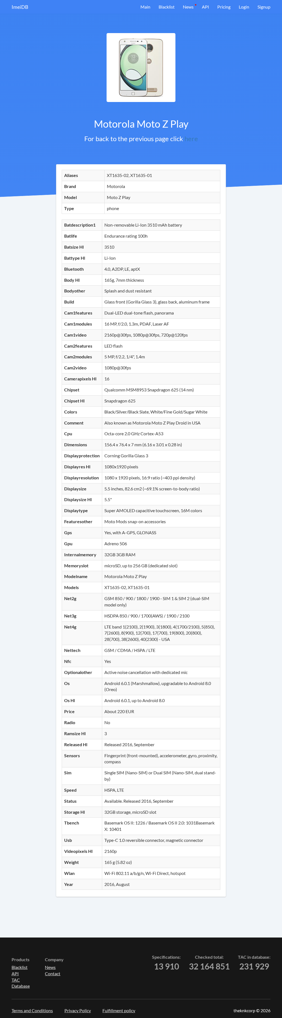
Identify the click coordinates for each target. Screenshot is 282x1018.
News (188, 6)
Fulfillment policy (118, 1010)
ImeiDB (20, 7)
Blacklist (167, 6)
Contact (52, 973)
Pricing (224, 6)
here (191, 139)
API (205, 6)
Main (145, 6)
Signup (263, 6)
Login (244, 6)
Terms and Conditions (32, 1010)
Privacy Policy (77, 1010)
